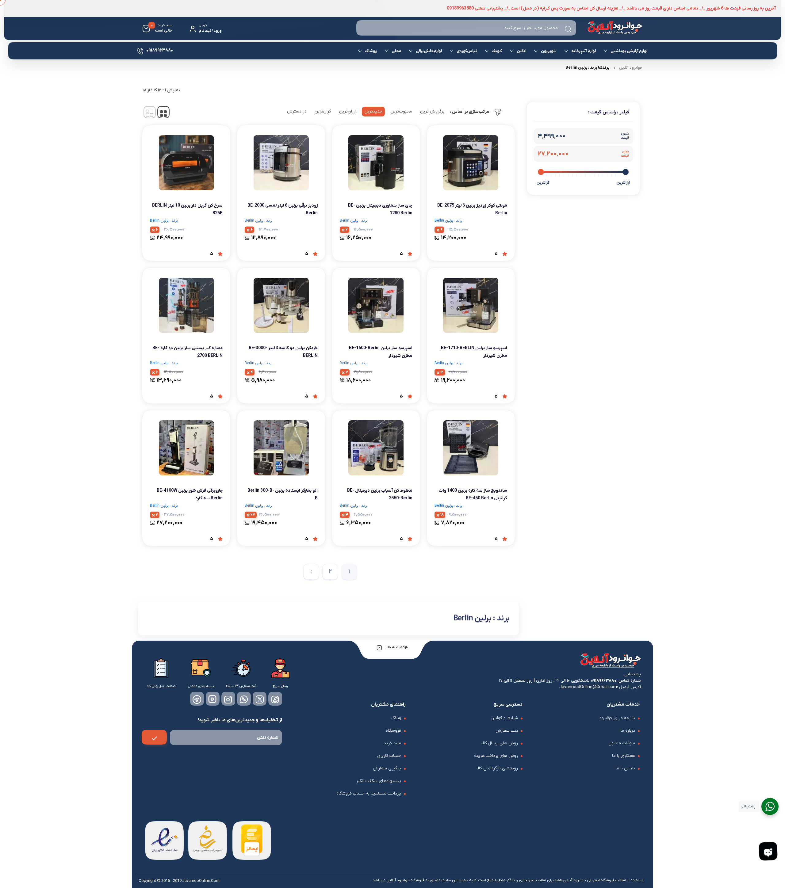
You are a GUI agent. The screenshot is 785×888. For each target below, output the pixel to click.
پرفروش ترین (432, 111)
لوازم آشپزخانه (583, 51)
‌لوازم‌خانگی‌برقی (428, 51)
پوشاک (371, 51)
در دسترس (297, 111)
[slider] (626, 172)
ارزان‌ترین (347, 111)
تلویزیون (548, 51)
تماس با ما (625, 768)
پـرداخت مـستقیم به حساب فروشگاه (368, 793)
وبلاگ (396, 718)
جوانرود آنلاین (630, 67)
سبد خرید (392, 743)
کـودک (497, 51)
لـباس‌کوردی (466, 51)
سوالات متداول (621, 743)
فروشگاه (393, 731)
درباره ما (627, 731)
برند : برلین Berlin (448, 220)
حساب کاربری (389, 756)
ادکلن (521, 51)
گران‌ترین (323, 111)
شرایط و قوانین (504, 718)
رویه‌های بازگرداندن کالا (497, 768)
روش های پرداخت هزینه (496, 756)
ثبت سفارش (507, 731)
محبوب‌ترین (401, 111)
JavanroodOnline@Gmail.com (588, 687)
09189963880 (603, 681)
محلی (396, 51)
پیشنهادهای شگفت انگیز (378, 781)
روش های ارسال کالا (499, 743)
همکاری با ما (623, 756)
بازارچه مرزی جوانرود (617, 718)
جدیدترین (373, 111)
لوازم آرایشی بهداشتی (628, 51)
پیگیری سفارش (387, 768)
